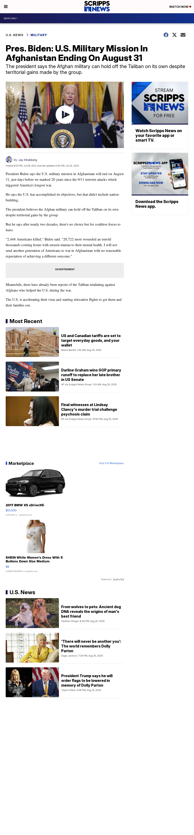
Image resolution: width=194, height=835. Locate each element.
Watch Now (179, 7)
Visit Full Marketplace (111, 463)
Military (39, 35)
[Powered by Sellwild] (118, 579)
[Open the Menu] (6, 6)
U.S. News (14, 35)
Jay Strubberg (28, 160)
